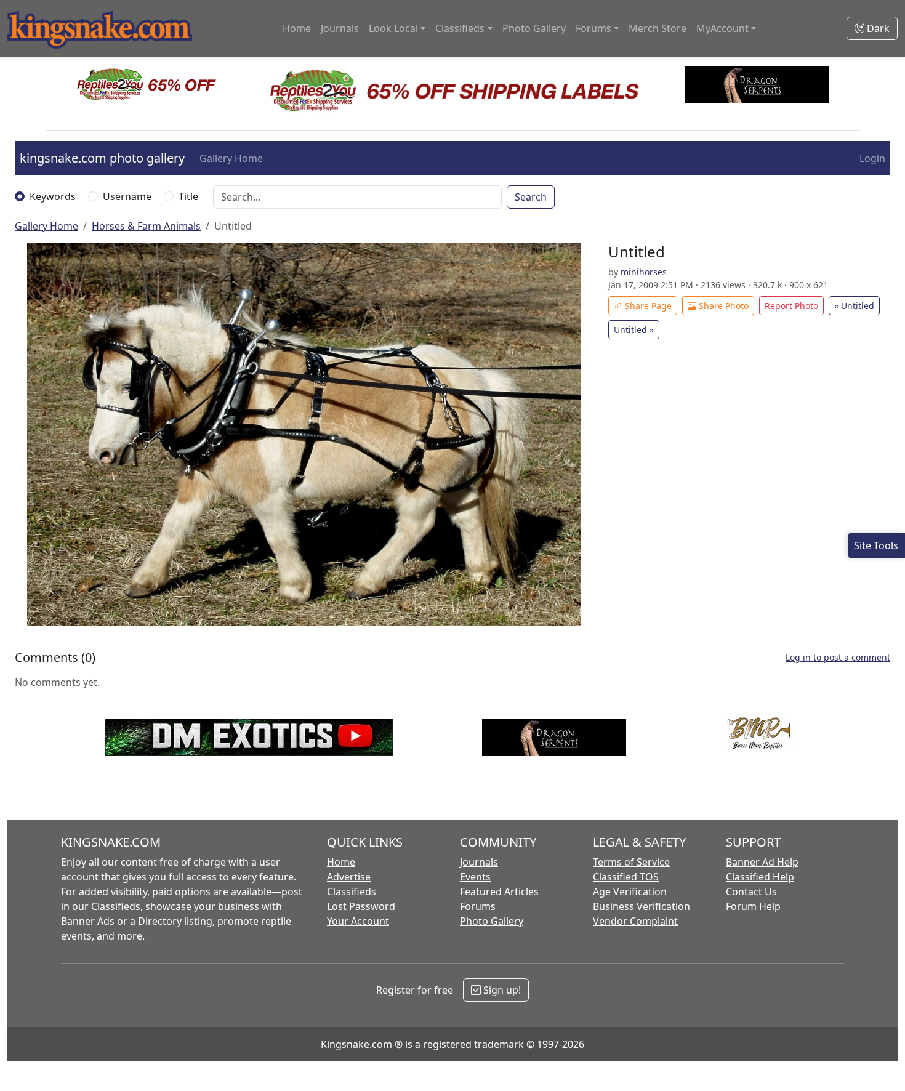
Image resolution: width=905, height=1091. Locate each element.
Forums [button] (593, 28)
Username (127, 196)
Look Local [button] (393, 28)
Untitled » (634, 330)
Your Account (358, 921)
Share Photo (722, 306)
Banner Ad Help (762, 862)
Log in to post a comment (838, 657)
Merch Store (657, 28)
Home (297, 28)
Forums (478, 906)
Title (188, 196)
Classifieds (351, 891)
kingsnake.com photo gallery (102, 158)
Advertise (349, 877)
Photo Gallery (534, 28)
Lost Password (361, 906)
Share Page (647, 306)
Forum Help (753, 906)
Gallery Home (231, 158)
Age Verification (630, 891)
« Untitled (854, 306)
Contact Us (751, 891)
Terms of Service (631, 862)
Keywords (53, 196)
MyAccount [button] (722, 28)
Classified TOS (626, 877)
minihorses (644, 272)
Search (531, 197)
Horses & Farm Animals (146, 226)
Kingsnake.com (356, 1044)
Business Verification (641, 906)
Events (475, 877)
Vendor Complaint (635, 921)
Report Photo (791, 306)
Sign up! (501, 990)
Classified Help (760, 877)
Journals (340, 28)
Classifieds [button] (460, 28)
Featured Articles (499, 891)
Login (872, 158)
